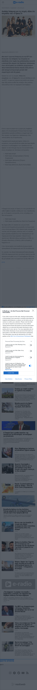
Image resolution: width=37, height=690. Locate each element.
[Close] (33, 311)
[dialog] (18, 345)
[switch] (30, 345)
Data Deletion (8, 379)
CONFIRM (11, 373)
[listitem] (18, 341)
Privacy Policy (28, 379)
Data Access (18, 379)
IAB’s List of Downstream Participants (20, 336)
